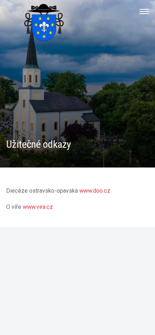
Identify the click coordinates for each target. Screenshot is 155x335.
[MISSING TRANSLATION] (144, 11)
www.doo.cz (94, 190)
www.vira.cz (38, 206)
